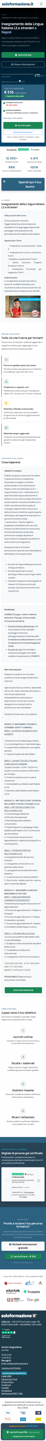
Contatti (5, 1388)
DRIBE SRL (5, 1321)
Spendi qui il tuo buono (30, 184)
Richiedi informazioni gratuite (24, 1246)
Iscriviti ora (24, 54)
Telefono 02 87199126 (11, 1368)
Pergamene (6, 1390)
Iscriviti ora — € (25, 1256)
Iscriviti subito (24, 125)
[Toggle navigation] (41, 4)
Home (3, 15)
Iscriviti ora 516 (25, 1434)
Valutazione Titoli (9, 1379)
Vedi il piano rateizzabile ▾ (13, 118)
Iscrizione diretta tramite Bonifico (14, 1373)
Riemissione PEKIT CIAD (12, 1393)
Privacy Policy (7, 1382)
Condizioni (6, 1385)
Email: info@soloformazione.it (14, 1363)
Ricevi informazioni (24, 64)
